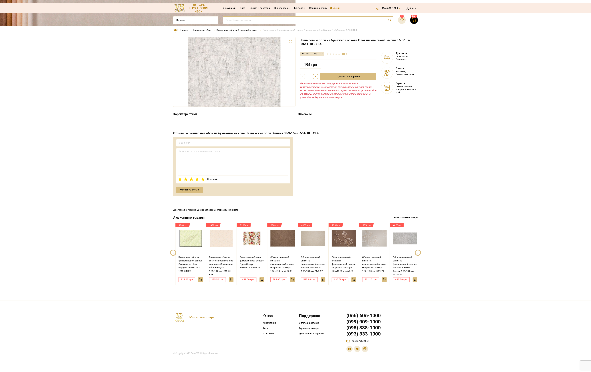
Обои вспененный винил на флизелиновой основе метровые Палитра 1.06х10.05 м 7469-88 (341, 264)
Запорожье (211, 209)
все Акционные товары (406, 217)
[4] (197, 179)
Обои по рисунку (318, 8)
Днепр (200, 209)
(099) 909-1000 (363, 321)
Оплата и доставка (260, 8)
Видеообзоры (281, 8)
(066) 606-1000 (389, 8)
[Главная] (175, 30)
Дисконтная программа (311, 333)
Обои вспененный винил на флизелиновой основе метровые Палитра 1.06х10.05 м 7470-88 (280, 264)
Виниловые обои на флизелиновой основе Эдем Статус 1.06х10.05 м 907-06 (249, 262)
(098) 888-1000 (363, 327)
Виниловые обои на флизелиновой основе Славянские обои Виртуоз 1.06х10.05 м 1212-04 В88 (188, 264)
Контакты (299, 8)
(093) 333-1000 (363, 333)
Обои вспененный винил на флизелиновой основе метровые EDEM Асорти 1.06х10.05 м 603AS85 (402, 266)
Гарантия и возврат (309, 328)
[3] (191, 179)
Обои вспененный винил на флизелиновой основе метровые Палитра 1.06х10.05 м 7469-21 (372, 264)
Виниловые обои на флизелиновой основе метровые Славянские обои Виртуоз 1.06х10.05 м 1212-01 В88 (219, 266)
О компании (229, 8)
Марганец (222, 209)
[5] (203, 179)
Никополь (233, 209)
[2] (186, 179)
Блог (242, 8)
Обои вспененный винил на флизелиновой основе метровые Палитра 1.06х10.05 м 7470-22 (311, 264)
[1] (180, 179)
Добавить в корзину (348, 76)
